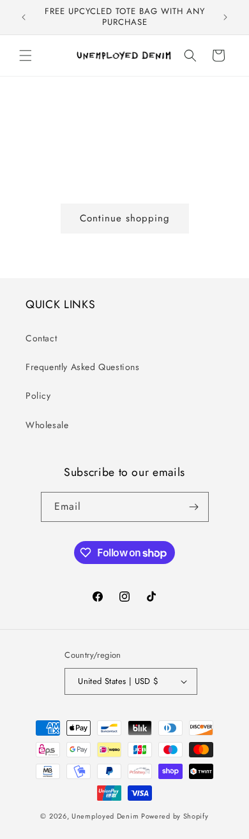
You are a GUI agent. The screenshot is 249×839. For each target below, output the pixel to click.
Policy (38, 395)
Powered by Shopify (175, 816)
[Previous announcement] (24, 17)
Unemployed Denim (105, 816)
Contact (41, 338)
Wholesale (47, 425)
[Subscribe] (194, 507)
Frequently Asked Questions (83, 366)
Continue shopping (125, 218)
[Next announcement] (225, 17)
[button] (25, 55)
